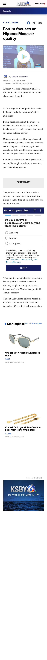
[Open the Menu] (4, 4)
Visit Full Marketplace (33, 324)
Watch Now (39, 4)
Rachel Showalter (20, 76)
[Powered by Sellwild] (38, 478)
